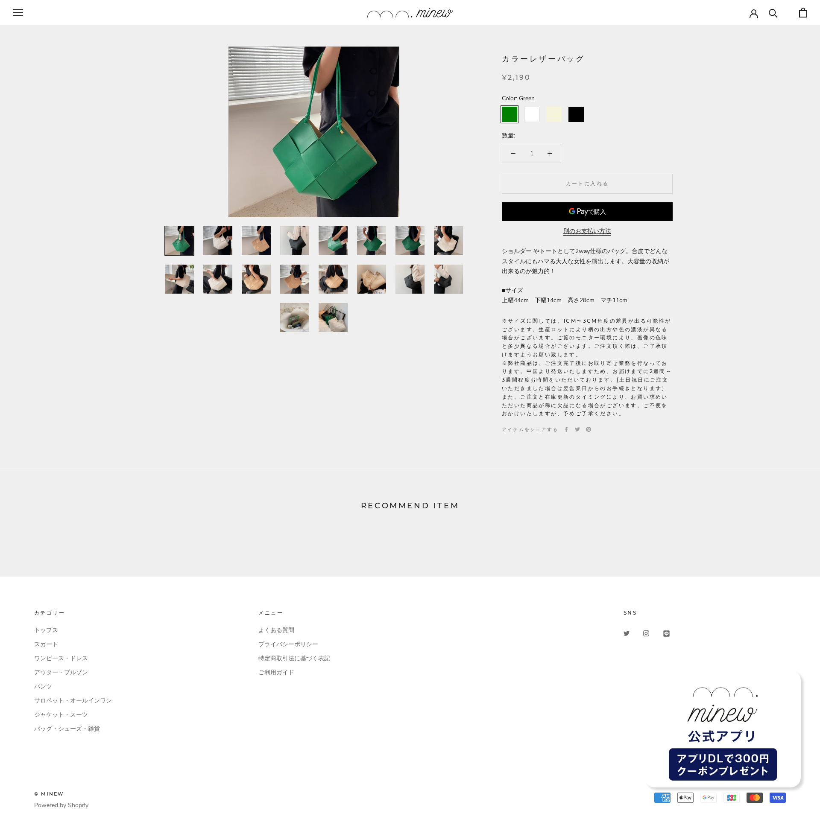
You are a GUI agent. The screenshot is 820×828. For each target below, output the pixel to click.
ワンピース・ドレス (61, 658)
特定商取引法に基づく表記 (294, 658)
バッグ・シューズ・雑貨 (67, 729)
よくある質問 (276, 630)
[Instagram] (646, 633)
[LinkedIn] (666, 633)
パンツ (43, 686)
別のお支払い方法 (587, 231)
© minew (49, 794)
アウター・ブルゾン (61, 672)
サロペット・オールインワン (73, 701)
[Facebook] (566, 429)
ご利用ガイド (276, 672)
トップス (46, 630)
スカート (46, 644)
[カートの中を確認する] (803, 12)
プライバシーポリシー (288, 644)
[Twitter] (577, 429)
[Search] (773, 12)
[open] (18, 12)
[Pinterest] (588, 429)
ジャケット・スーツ (61, 715)
